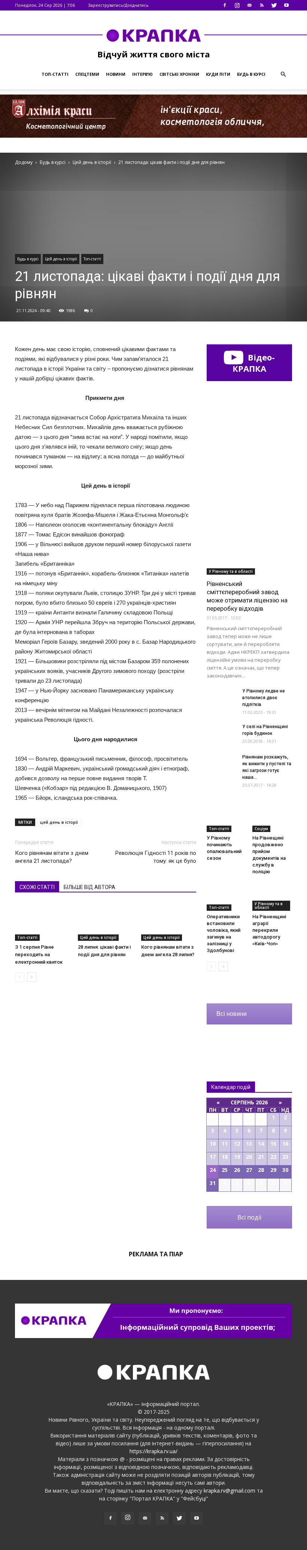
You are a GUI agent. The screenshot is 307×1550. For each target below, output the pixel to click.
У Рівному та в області (231, 571)
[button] (283, 74)
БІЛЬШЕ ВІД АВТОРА (89, 887)
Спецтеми (87, 74)
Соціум (261, 828)
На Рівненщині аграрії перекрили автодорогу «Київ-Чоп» (269, 930)
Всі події (249, 1217)
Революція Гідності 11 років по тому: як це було (155, 857)
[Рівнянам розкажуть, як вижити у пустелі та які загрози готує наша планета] (222, 764)
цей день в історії (59, 822)
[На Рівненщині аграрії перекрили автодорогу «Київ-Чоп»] (272, 897)
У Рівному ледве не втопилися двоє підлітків (263, 697)
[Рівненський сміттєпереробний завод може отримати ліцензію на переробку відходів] (249, 544)
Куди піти (218, 74)
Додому (24, 162)
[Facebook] (224, 5)
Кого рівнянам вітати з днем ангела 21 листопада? (51, 857)
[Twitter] (274, 5)
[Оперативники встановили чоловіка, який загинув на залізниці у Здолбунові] (227, 897)
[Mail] (249, 5)
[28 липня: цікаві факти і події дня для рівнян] (105, 921)
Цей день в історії (61, 258)
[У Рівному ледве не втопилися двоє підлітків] (222, 698)
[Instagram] (237, 5)
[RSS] (261, 5)
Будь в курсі (251, 74)
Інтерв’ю (142, 74)
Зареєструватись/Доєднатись (118, 5)
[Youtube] (286, 5)
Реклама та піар (156, 1254)
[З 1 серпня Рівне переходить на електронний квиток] (42, 921)
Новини (115, 74)
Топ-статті (55, 74)
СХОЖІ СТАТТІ (37, 887)
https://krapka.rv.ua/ (153, 1451)
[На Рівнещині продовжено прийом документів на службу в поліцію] (272, 818)
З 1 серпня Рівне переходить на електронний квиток (39, 954)
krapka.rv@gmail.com (229, 1490)
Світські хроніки (179, 74)
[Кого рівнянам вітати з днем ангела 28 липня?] (168, 922)
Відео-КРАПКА (253, 362)
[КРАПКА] (153, 35)
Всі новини (231, 1014)
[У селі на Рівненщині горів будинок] (222, 733)
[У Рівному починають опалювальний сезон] (227, 818)
